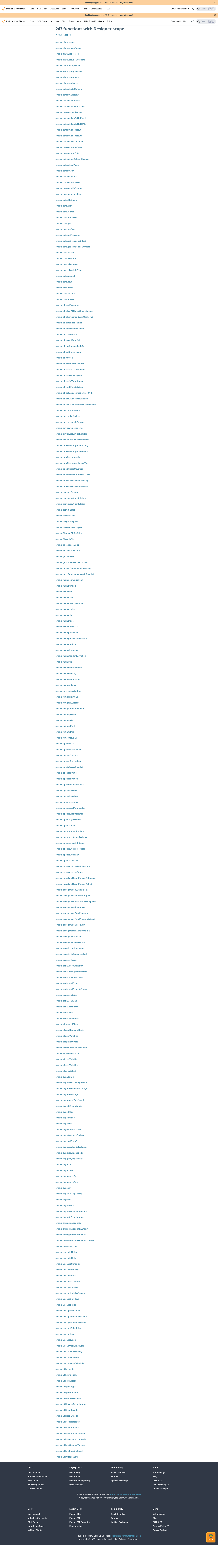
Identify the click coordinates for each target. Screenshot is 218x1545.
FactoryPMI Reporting (79, 1481)
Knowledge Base (36, 1485)
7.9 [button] (108, 9)
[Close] (215, 2)
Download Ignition (179, 9)
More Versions (76, 1485)
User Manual (34, 1473)
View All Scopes (63, 35)
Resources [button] (74, 9)
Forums (114, 1477)
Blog (64, 9)
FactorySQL (75, 1473)
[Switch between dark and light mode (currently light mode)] (193, 9)
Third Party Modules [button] (93, 9)
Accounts (54, 9)
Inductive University (37, 1477)
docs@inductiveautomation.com (125, 1494)
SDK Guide (42, 9)
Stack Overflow (118, 1473)
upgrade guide (126, 2)
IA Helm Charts (35, 1489)
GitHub (156, 1481)
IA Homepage (159, 1473)
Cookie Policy (159, 1489)
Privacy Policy (159, 1485)
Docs (32, 9)
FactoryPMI (74, 1477)
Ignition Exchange (119, 1481)
